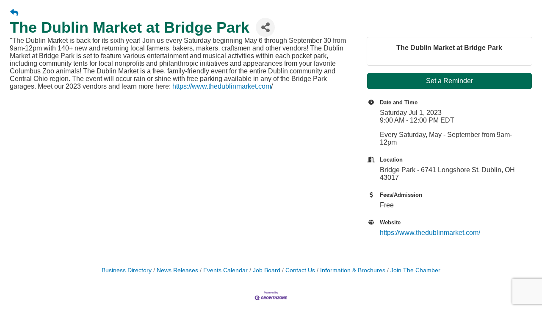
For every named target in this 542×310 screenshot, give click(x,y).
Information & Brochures (352, 270)
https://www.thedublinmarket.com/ (430, 232)
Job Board (266, 270)
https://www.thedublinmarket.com (221, 86)
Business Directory (127, 270)
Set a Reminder (449, 80)
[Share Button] (265, 27)
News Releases (177, 270)
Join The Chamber (415, 270)
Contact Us (300, 270)
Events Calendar (225, 270)
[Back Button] (14, 13)
